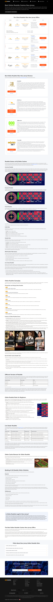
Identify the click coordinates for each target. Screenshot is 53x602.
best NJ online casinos (23, 77)
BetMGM (14, 583)
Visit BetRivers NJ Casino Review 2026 (11, 111)
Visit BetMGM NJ (11, 91)
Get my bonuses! (34, 570)
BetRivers (14, 584)
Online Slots (26, 583)
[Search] (47, 1)
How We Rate (38, 582)
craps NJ (24, 142)
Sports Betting (42, 1)
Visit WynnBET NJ (11, 149)
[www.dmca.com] (24, 590)
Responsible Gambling (39, 583)
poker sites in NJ (20, 427)
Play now (43, 24)
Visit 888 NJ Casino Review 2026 (11, 131)
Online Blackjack (27, 584)
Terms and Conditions (39, 584)
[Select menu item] (19, 1)
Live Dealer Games (27, 582)
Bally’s (14, 582)
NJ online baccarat (34, 164)
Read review (43, 39)
